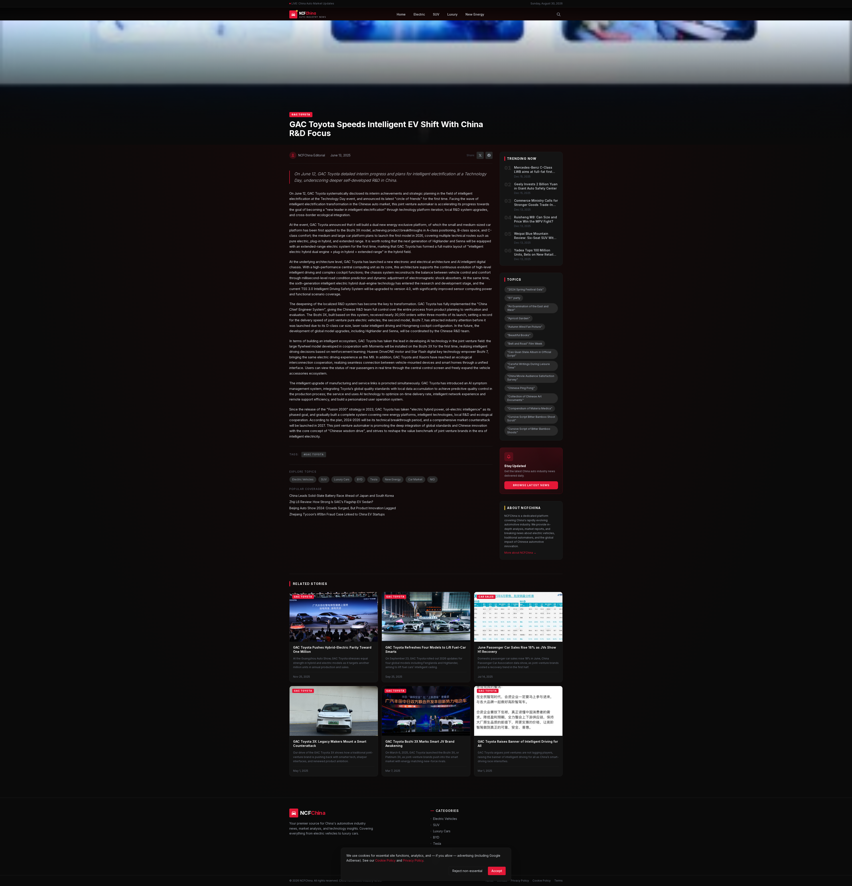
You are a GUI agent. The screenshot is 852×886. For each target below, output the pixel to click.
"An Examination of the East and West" (527, 308)
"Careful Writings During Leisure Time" (528, 365)
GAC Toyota (301, 114)
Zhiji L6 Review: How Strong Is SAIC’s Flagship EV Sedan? (331, 502)
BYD (360, 479)
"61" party (513, 298)
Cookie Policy (541, 880)
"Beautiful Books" (519, 335)
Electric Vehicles (303, 479)
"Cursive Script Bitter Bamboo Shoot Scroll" (531, 418)
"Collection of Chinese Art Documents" (524, 398)
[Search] (559, 14)
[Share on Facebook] (489, 155)
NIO (432, 479)
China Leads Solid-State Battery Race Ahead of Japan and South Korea (341, 495)
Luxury (452, 14)
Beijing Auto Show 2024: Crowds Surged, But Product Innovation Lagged (342, 508)
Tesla (373, 479)
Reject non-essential (467, 871)
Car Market (415, 479)
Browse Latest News (531, 485)
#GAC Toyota (314, 454)
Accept (496, 871)
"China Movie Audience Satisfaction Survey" (530, 377)
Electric (419, 14)
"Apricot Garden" (518, 318)
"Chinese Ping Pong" (521, 388)
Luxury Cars (341, 479)
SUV (436, 14)
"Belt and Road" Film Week (524, 343)
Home (401, 14)
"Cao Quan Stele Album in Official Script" (529, 353)
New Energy (474, 14)
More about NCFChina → (520, 552)
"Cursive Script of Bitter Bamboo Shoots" (528, 430)
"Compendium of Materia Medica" (529, 408)
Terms (558, 880)
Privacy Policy (520, 880)
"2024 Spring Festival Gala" (525, 289)
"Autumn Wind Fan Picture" (524, 326)
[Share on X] (480, 155)
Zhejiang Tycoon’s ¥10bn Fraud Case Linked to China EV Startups (337, 514)
